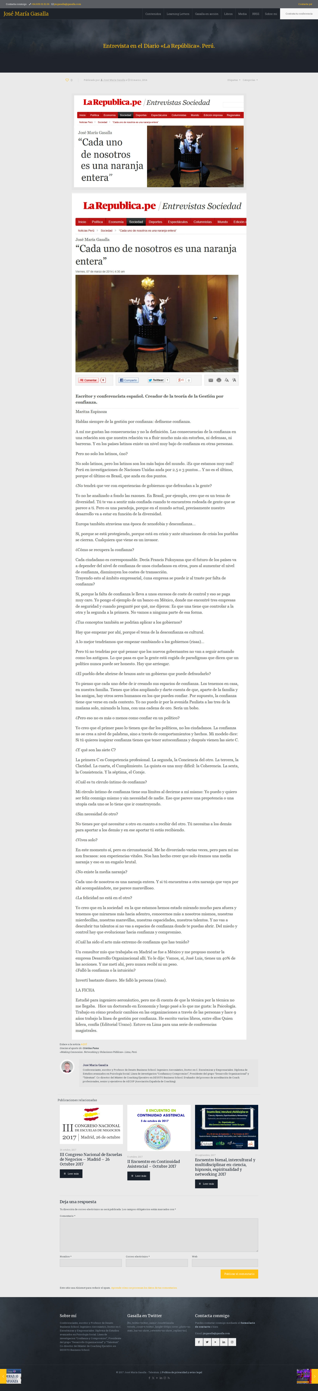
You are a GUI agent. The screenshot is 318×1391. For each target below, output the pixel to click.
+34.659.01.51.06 (40, 4)
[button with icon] (199, 1342)
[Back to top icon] (300, 1383)
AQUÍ (84, 1044)
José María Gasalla (26, 13)
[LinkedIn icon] (161, 1378)
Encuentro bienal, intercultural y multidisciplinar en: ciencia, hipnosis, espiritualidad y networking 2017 (225, 1167)
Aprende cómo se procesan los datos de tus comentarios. (144, 1287)
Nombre (66, 1256)
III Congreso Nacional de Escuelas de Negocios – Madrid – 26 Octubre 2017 (91, 1159)
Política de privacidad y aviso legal (182, 1372)
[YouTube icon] (157, 1378)
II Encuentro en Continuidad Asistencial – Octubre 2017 (153, 1164)
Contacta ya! (305, 4)
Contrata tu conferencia (299, 13)
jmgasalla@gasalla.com (67, 4)
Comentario (67, 1216)
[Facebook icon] (149, 1378)
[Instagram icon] (164, 1378)
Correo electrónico (138, 1256)
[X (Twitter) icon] (153, 1378)
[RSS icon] (168, 1378)
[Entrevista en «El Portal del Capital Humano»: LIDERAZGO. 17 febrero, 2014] (10, 1376)
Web (194, 1256)
